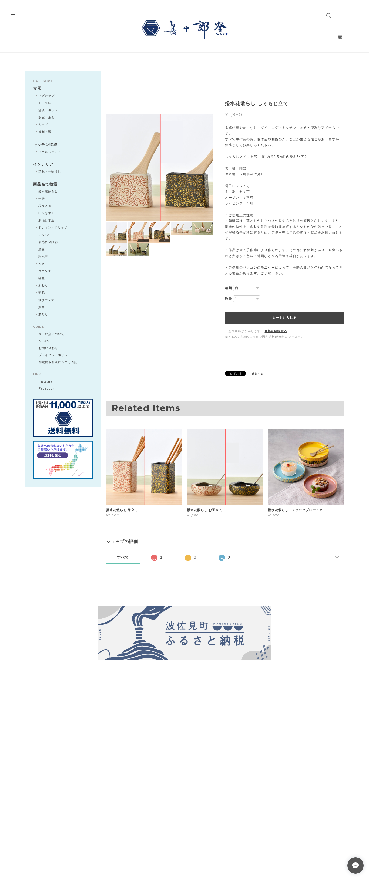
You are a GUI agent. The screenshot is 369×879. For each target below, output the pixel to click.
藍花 (41, 293)
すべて (123, 557)
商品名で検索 (45, 184)
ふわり (43, 285)
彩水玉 (43, 256)
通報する (258, 374)
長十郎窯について (52, 334)
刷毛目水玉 (46, 220)
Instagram (47, 381)
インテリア (43, 164)
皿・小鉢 (44, 103)
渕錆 (41, 307)
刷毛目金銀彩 (48, 242)
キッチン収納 (45, 144)
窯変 (41, 249)
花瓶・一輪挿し (49, 171)
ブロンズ (44, 271)
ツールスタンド (49, 152)
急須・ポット (48, 110)
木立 (41, 264)
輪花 (41, 278)
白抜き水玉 (46, 213)
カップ (43, 124)
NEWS (44, 341)
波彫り (43, 314)
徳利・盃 (44, 132)
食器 (37, 88)
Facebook (47, 388)
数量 (228, 299)
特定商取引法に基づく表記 (58, 362)
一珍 (41, 199)
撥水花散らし (48, 191)
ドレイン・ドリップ (53, 227)
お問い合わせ (48, 348)
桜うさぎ (44, 206)
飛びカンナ (46, 300)
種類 (228, 288)
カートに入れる (284, 318)
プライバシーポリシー (55, 355)
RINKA (43, 235)
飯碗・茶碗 (46, 117)
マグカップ (46, 95)
